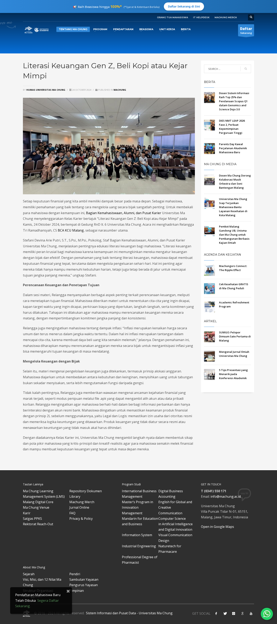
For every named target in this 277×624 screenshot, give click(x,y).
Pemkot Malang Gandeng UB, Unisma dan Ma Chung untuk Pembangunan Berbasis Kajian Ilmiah (234, 234)
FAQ (72, 513)
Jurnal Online (79, 507)
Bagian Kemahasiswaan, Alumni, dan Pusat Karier (123, 213)
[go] (245, 69)
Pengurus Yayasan (83, 585)
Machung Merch (81, 502)
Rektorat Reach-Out (38, 524)
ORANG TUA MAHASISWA (172, 17)
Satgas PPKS (32, 518)
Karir (26, 513)
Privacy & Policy (81, 518)
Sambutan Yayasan (83, 579)
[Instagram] (234, 613)
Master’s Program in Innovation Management (137, 507)
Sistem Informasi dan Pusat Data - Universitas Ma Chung (129, 613)
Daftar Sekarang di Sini (184, 6)
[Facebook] (216, 613)
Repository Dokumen (85, 491)
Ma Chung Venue (36, 507)
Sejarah (28, 574)
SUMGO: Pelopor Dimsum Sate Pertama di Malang (235, 336)
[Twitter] (225, 613)
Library (74, 496)
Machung (120, 89)
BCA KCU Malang (71, 230)
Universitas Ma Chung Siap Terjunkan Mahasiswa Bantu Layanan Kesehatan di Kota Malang (233, 207)
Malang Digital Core (38, 502)
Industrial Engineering (139, 546)
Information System (137, 535)
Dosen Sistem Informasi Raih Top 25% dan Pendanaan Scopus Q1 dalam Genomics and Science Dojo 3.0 (234, 101)
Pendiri (74, 574)
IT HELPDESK (201, 17)
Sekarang (246, 30)
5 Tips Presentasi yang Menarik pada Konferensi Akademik (233, 374)
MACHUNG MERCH (226, 17)
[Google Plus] (242, 613)
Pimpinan (76, 590)
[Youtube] (251, 613)
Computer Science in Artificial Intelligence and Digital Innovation (175, 524)
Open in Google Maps (217, 526)
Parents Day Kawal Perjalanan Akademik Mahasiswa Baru (233, 148)
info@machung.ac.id (225, 496)
